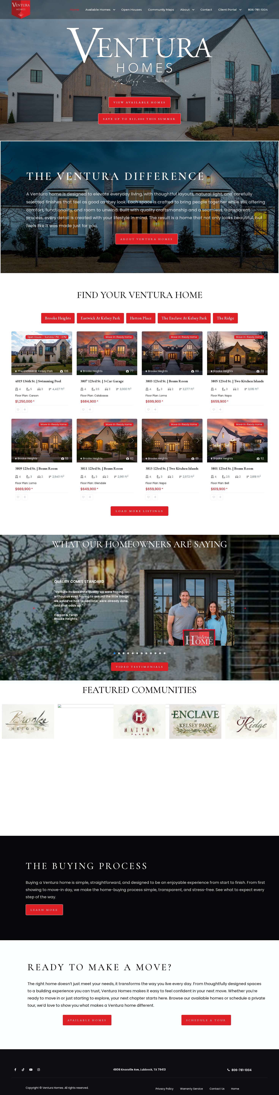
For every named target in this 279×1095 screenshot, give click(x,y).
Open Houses (131, 9)
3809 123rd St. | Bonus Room (36, 468)
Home (74, 9)
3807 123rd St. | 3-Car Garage (102, 381)
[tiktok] (23, 1069)
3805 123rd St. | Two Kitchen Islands (237, 381)
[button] (114, 653)
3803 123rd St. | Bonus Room (167, 381)
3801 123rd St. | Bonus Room (232, 468)
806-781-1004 (258, 9)
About (185, 9)
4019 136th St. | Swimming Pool (38, 381)
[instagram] (39, 1069)
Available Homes (97, 9)
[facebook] (15, 1069)
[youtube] (31, 1069)
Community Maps (161, 9)
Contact (206, 9)
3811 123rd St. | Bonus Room (101, 468)
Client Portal (227, 9)
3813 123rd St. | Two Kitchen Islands (172, 468)
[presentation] (34, 608)
